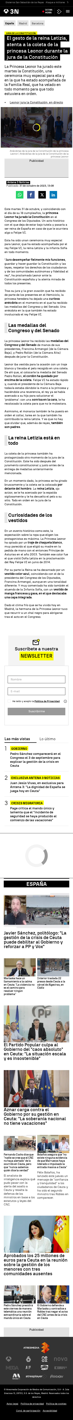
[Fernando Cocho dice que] (20, 1144)
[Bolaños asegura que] (53, 1144)
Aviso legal (12, 1403)
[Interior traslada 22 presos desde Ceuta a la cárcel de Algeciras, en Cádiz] (53, 967)
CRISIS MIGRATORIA (27, 803)
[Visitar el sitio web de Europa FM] (60, 1368)
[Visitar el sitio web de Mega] (12, 1368)
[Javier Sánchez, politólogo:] (36, 911)
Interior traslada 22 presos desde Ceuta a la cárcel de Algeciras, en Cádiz (51, 983)
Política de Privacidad (47, 701)
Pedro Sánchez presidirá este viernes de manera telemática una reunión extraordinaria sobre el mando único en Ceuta (18, 1312)
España (36, 884)
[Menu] (68, 11)
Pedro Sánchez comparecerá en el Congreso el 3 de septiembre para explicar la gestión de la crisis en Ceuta (35, 760)
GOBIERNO (19, 749)
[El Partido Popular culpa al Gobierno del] (36, 1024)
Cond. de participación (28, 1410)
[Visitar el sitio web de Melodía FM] (16, 1376)
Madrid (23, 23)
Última (48, 11)
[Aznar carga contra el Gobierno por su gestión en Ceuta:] (36, 1088)
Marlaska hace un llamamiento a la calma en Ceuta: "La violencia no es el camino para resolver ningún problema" (19, 986)
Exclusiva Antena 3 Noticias (35, 778)
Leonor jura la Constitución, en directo (36, 102)
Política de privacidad (32, 1403)
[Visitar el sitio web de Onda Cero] (44, 1368)
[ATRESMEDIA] (36, 1348)
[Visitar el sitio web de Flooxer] (56, 1376)
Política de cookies (56, 1403)
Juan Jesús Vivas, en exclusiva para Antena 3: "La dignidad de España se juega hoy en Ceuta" (37, 787)
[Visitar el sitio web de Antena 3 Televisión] (12, 1359)
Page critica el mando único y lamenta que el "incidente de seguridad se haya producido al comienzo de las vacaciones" (33, 814)
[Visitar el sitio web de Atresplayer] (36, 1376)
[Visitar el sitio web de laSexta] (28, 1359)
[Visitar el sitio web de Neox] (44, 1359)
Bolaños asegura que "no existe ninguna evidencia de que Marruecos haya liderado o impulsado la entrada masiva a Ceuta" (52, 1161)
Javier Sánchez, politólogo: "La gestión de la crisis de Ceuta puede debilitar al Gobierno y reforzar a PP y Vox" (35, 940)
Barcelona (37, 23)
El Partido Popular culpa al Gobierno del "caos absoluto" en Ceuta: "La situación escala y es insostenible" (35, 1052)
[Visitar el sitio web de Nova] (60, 1359)
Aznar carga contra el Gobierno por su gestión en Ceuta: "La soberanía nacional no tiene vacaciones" (35, 1116)
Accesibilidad (50, 1410)
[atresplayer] (59, 11)
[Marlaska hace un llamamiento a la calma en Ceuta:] (20, 967)
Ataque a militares (55, 2)
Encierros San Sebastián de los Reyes (25, 2)
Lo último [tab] (47, 739)
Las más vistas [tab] (17, 739)
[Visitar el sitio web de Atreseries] (28, 1368)
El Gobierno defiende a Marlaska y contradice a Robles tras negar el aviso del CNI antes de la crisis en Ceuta (52, 1312)
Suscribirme (36, 711)
